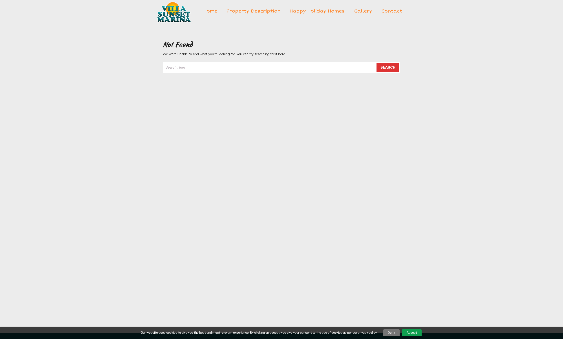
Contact (391, 11)
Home (210, 11)
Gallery (363, 11)
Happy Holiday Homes (317, 11)
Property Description (253, 11)
